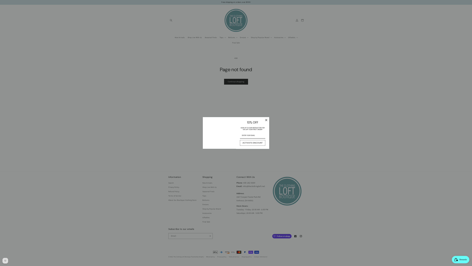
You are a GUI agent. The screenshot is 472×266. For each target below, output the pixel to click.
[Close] (266, 120)
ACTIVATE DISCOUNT (253, 142)
